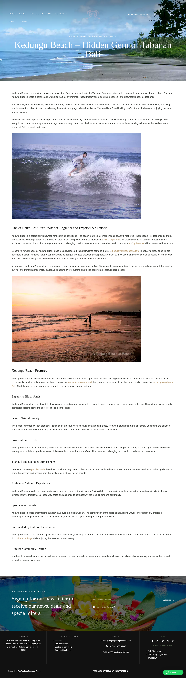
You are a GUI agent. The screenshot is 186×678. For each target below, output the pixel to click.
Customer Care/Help (63, 647)
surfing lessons (136, 243)
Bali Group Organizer (157, 654)
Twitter (157, 641)
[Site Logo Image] (93, 15)
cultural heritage (24, 538)
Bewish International (117, 671)
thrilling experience (111, 239)
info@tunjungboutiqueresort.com (117, 640)
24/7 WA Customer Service (117, 652)
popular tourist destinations (125, 251)
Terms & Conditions (63, 650)
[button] (171, 14)
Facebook (152, 641)
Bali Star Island (154, 651)
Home (71, 36)
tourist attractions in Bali (80, 382)
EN (154, 14)
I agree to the (107, 607)
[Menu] (10, 7)
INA (158, 14)
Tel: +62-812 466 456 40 (138, 14)
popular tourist (38, 469)
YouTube (168, 641)
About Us (59, 640)
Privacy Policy (112, 607)
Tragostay (152, 658)
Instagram (172, 641)
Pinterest (163, 641)
